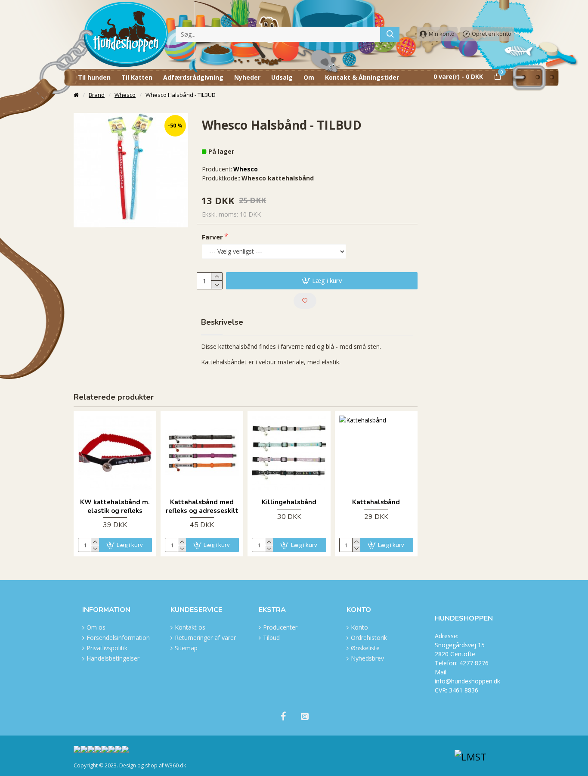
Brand (97, 95)
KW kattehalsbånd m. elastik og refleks (115, 506)
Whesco (125, 95)
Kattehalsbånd (376, 502)
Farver (212, 237)
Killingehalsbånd (289, 502)
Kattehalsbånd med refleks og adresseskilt (202, 506)
